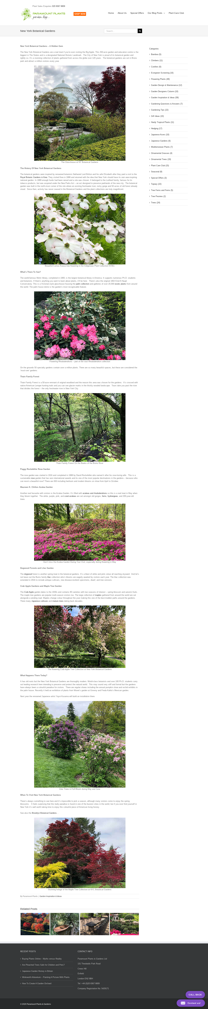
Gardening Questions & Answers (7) (167, 104)
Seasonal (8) (156, 171)
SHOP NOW (79, 14)
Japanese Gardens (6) (161, 141)
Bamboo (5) (156, 54)
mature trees (57, 601)
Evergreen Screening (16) (162, 73)
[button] (191, 1003)
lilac (49, 577)
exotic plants (120, 284)
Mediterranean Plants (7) (162, 147)
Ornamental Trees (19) (161, 159)
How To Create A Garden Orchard (36, 983)
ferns (104, 496)
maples (98, 595)
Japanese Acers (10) (160, 134)
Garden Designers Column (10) (164, 91)
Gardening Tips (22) (159, 110)
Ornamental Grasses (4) (161, 153)
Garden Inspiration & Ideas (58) (165, 97)
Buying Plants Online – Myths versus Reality (42, 959)
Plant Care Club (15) (160, 165)
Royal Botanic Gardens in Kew (33, 177)
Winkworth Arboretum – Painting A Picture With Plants (46, 977)
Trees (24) (155, 202)
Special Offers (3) (159, 178)
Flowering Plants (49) (160, 79)
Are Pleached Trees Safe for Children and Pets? (43, 965)
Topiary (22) (156, 184)
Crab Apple (29, 592)
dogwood (28, 574)
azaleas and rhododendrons (95, 493)
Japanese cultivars (39, 601)
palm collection (82, 284)
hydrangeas (113, 496)
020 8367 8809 (58, 6)
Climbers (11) (157, 60)
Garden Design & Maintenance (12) (166, 85)
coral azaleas (70, 496)
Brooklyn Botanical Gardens (44, 813)
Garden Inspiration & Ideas (51, 896)
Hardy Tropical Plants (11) (162, 122)
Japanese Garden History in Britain (37, 971)
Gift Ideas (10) (157, 116)
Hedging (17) (156, 128)
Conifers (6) (156, 67)
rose (33, 478)
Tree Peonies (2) (158, 196)
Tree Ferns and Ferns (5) (162, 190)
